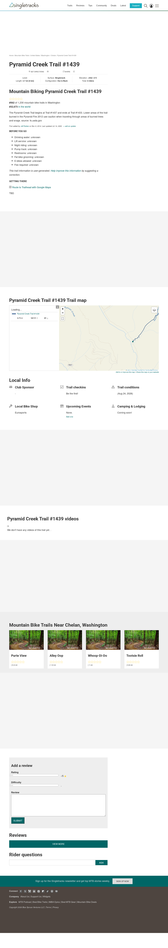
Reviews (80, 5)
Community (101, 5)
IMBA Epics (54, 901)
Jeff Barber (25, 126)
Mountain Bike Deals (87, 901)
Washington (45, 55)
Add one (69, 416)
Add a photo (54, 71)
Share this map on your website (147, 372)
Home (11, 55)
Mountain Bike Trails (22, 55)
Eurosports (21, 412)
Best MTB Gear (68, 901)
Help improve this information (66, 170)
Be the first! (72, 393)
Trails (69, 5)
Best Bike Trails (40, 901)
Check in (79, 71)
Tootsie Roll (134, 655)
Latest (123, 5)
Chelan (53, 55)
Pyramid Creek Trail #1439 (66, 55)
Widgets (46, 896)
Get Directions (37, 71)
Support (136, 5)
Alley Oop (56, 655)
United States (35, 55)
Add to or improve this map (125, 372)
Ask (101, 862)
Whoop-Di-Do (97, 655)
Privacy (56, 907)
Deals (113, 5)
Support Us (36, 896)
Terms (48, 907)
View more (58, 843)
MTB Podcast (25, 901)
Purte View (19, 655)
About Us (24, 896)
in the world (24, 106)
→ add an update (69, 126)
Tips (90, 5)
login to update (123, 397)
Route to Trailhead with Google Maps (31, 187)
